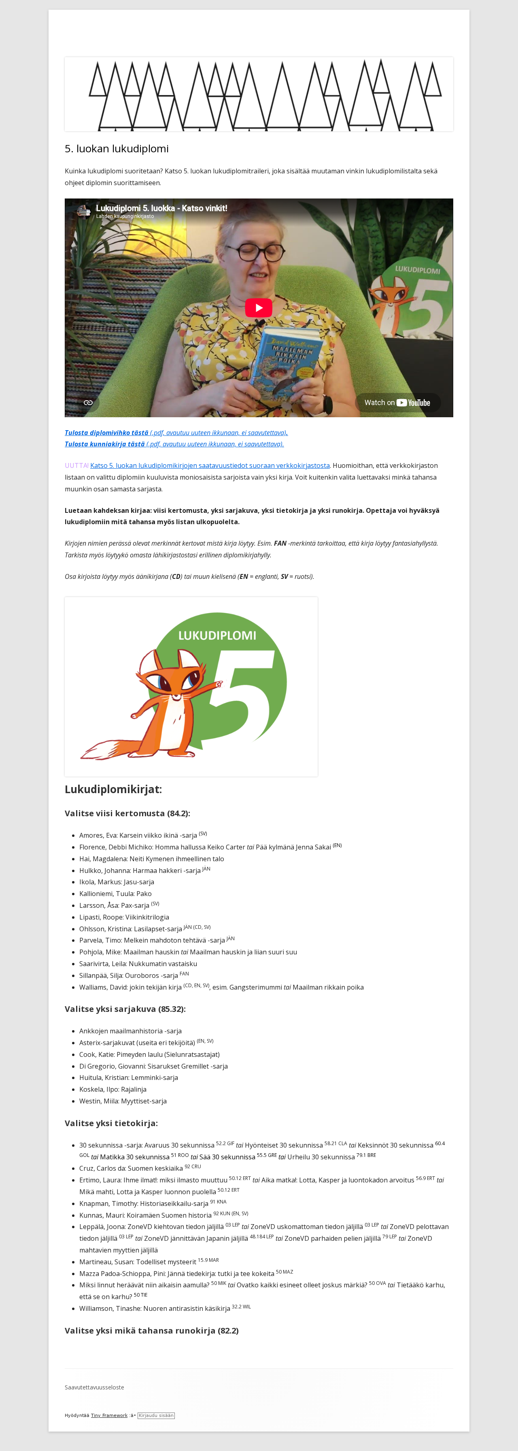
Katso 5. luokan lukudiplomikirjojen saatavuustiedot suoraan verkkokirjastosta (210, 465)
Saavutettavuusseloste (94, 1387)
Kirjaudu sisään (156, 1415)
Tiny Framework (109, 1415)
